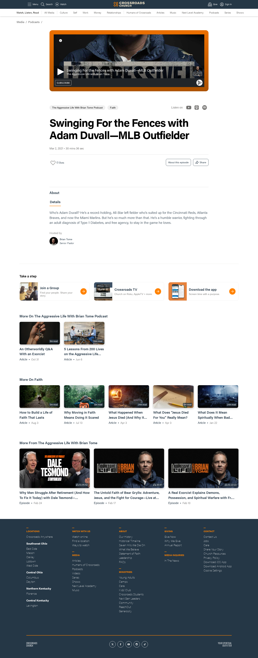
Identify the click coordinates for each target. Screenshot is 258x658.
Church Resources (215, 553)
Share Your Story (214, 549)
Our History (126, 537)
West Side (32, 565)
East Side (31, 549)
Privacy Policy (212, 558)
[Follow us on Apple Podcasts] (198, 110)
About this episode (178, 162)
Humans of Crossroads (139, 12)
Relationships (114, 12)
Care (122, 586)
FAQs (122, 562)
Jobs (206, 541)
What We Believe (129, 549)
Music (173, 12)
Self (75, 12)
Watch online (80, 537)
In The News (171, 560)
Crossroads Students (131, 594)
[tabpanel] (129, 229)
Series (227, 12)
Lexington (32, 605)
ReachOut (125, 607)
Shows (240, 12)
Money (97, 12)
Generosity (125, 611)
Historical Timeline (129, 541)
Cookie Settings (213, 570)
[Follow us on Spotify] (206, 110)
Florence (31, 593)
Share (203, 162)
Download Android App (218, 566)
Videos (76, 573)
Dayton (30, 582)
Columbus (32, 577)
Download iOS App (215, 562)
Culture (64, 12)
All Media (49, 12)
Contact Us (210, 537)
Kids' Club (125, 590)
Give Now (170, 537)
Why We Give (172, 541)
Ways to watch (81, 545)
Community (126, 603)
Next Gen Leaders (129, 598)
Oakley (30, 557)
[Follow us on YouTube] (190, 110)
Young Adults (127, 577)
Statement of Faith (129, 553)
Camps (123, 582)
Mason (30, 553)
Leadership (125, 558)
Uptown (31, 561)
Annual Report (173, 545)
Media (20, 22)
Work (85, 12)
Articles (160, 12)
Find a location (81, 541)
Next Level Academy (193, 12)
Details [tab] (55, 201)
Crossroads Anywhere (39, 537)
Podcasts (214, 12)
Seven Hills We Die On (132, 545)
